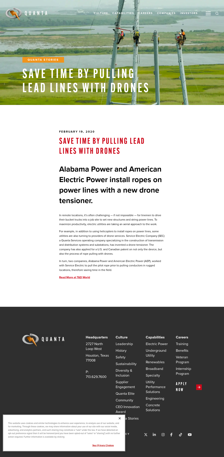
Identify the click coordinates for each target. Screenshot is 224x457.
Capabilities (123, 13)
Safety (120, 357)
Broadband (154, 368)
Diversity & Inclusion (124, 373)
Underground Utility (156, 353)
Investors (189, 13)
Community (124, 400)
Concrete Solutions (153, 407)
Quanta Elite (125, 393)
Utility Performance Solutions (156, 386)
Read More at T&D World (74, 277)
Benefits (182, 350)
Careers (145, 13)
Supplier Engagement (125, 384)
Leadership (124, 343)
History (121, 350)
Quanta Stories (43, 60)
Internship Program (183, 371)
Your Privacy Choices (103, 445)
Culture (101, 13)
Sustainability (126, 363)
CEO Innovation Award (128, 409)
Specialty (153, 375)
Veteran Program (182, 360)
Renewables (155, 362)
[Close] (120, 418)
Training (182, 343)
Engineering (155, 398)
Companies (166, 13)
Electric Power (157, 343)
